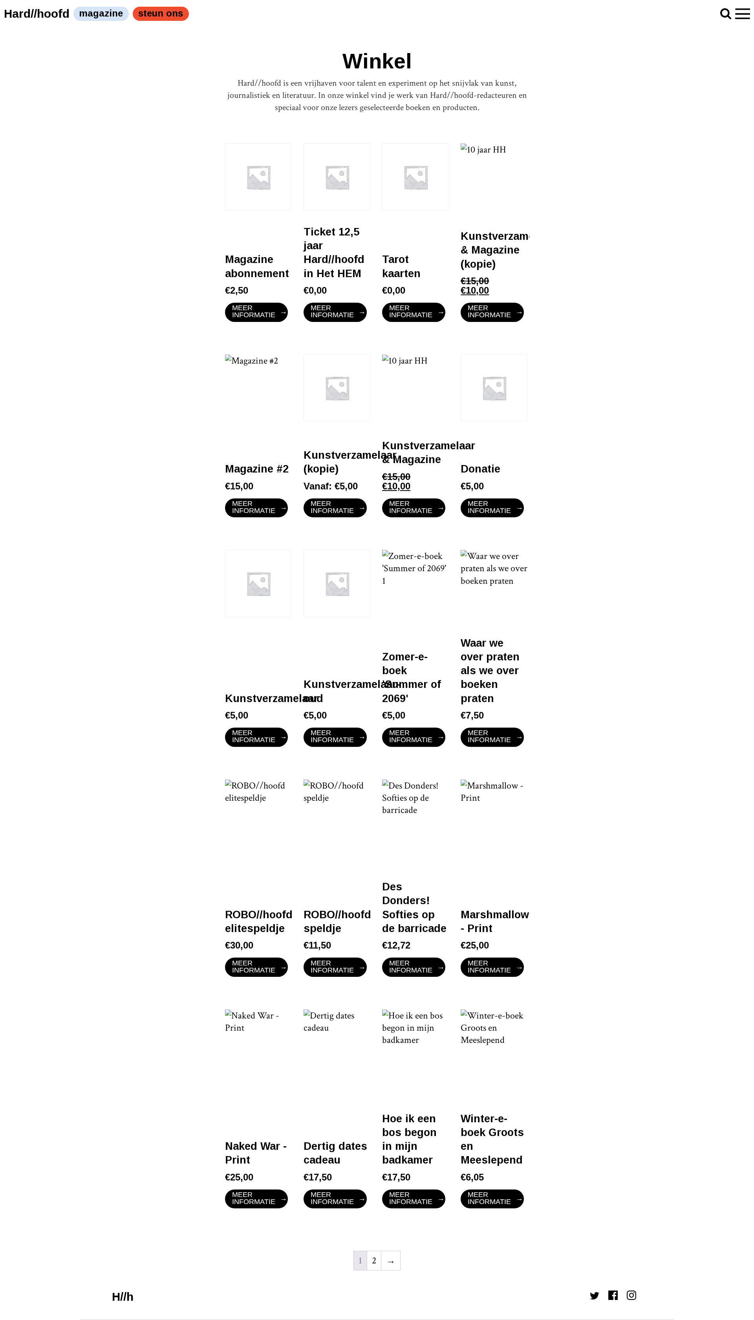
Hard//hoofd (37, 13)
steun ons (160, 13)
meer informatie (253, 311)
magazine (101, 13)
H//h (123, 1296)
